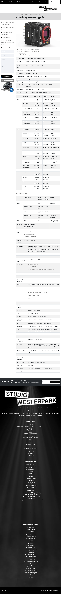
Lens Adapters (31, 545)
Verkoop (31, 575)
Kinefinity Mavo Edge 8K (31, 494)
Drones (31, 540)
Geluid (31, 543)
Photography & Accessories (31, 561)
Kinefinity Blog (6, 37)
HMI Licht (31, 563)
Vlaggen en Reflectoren (31, 572)
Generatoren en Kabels (31, 556)
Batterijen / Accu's (31, 554)
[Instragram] (46, 2)
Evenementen (31, 469)
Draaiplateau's (31, 574)
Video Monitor (31, 538)
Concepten (31, 480)
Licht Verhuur (31, 468)
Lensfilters (31, 567)
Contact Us (31, 455)
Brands (31, 453)
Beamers (31, 552)
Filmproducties (31, 482)
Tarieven (31, 473)
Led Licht (31, 558)
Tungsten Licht (31, 559)
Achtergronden (31, 565)
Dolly (31, 542)
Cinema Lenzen (31, 529)
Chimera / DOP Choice (31, 570)
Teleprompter (31, 547)
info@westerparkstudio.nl (30, 433)
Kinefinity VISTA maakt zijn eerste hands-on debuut (7, 42)
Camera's (31, 527)
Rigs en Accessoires (31, 535)
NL (39, 1)
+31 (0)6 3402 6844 (15, 1)
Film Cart (31, 551)
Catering (31, 471)
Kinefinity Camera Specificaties (31, 496)
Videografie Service (31, 478)
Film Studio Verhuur (31, 464)
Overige (31, 577)
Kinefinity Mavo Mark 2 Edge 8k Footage (31, 493)
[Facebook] (43, 2)
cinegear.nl (55, 1)
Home (22, 14)
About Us (31, 451)
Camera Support (31, 533)
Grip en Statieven (31, 536)
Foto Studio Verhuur (31, 466)
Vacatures (31, 487)
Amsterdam (5, 1)
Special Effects (31, 568)
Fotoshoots (31, 484)
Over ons (34, 1)
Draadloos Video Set (31, 549)
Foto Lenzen (31, 531)
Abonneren (55, 382)
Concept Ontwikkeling (31, 485)
